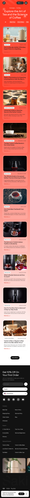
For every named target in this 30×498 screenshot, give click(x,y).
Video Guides (6, 417)
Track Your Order (19, 429)
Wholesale (5, 421)
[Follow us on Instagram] (18, 399)
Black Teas (7, 206)
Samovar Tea (7, 239)
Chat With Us (7, 429)
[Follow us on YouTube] (23, 399)
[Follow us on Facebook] (13, 399)
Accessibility (6, 433)
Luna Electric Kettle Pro (8, 448)
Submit (25, 384)
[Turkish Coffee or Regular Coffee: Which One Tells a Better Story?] (15, 328)
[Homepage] (4, 2)
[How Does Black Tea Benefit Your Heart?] (15, 196)
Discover (21, 493)
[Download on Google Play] (8, 399)
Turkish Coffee (6, 445)
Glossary (5, 436)
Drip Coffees (7, 173)
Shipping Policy (6, 413)
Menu (19, 3)
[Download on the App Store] (4, 399)
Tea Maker (5, 452)
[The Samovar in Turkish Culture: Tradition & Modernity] (15, 229)
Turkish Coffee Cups (19, 452)
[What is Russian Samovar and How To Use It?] (15, 262)
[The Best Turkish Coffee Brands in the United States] (15, 130)
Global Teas (7, 44)
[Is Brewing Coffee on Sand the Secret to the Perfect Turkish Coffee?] (15, 97)
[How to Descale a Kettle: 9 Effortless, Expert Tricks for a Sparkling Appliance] (15, 34)
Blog (16, 417)
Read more (6, 52)
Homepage (12, 8)
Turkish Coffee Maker (9, 107)
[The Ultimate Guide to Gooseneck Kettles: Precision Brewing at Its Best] (15, 163)
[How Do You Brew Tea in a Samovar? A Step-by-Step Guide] (15, 295)
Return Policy (18, 409)
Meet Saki (5, 409)
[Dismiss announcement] (26, 494)
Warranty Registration (20, 433)
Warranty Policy (18, 413)
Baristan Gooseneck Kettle (21, 448)
